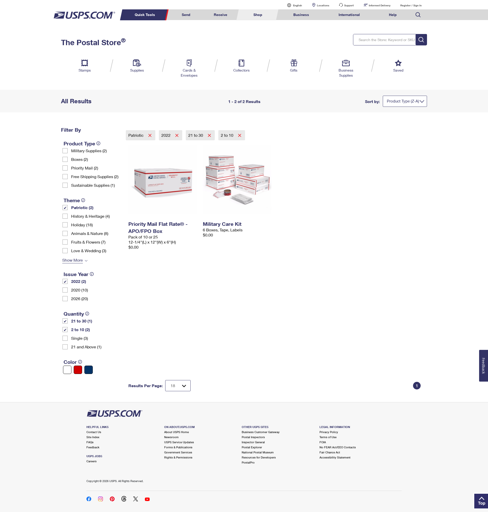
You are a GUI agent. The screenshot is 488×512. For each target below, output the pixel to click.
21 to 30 (196, 135)
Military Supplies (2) (89, 150)
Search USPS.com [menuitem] (418, 14)
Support (349, 5)
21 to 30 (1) (81, 320)
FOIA (322, 442)
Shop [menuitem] (257, 14)
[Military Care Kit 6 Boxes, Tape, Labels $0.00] (237, 179)
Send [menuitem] (186, 14)
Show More (72, 260)
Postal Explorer (252, 447)
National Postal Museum (258, 452)
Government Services (178, 452)
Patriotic (136, 135)
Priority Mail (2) (84, 167)
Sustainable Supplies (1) (93, 185)
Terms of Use (328, 437)
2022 (166, 135)
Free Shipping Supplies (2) (94, 176)
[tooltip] (98, 143)
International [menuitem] (349, 14)
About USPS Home (176, 432)
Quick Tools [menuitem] (145, 14)
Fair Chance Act (329, 452)
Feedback (92, 447)
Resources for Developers (259, 457)
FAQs (90, 442)
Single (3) (79, 338)
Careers (91, 461)
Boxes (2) (79, 159)
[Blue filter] (88, 370)
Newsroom (171, 437)
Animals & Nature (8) (89, 233)
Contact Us (93, 432)
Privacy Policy (328, 432)
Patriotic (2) (82, 207)
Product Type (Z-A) (403, 101)
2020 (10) (79, 289)
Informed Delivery (379, 5)
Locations (323, 5)
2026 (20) (79, 298)
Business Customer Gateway (261, 432)
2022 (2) (78, 281)
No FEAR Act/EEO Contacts (337, 447)
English (292, 5)
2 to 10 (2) (80, 329)
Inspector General (253, 442)
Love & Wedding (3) (88, 250)
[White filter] (67, 370)
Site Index (92, 437)
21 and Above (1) (86, 346)
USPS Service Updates (179, 442)
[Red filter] (78, 370)
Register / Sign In (411, 5)
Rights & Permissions (178, 457)
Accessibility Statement (334, 457)
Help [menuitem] (393, 14)
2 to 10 (227, 135)
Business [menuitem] (301, 14)
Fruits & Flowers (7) (88, 242)
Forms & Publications (178, 447)
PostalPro (248, 462)
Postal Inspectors (253, 437)
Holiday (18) (82, 224)
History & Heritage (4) (90, 216)
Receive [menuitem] (220, 14)
